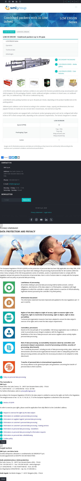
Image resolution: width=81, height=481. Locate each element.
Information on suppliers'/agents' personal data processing (22, 419)
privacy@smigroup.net (28, 391)
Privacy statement (36, 212)
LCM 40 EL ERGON (23, 32)
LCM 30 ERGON (9, 32)
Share (6, 157)
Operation (9, 45)
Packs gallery (8, 83)
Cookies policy (8, 438)
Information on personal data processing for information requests (24, 432)
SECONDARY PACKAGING (66, 60)
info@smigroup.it (14, 184)
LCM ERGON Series (12, 41)
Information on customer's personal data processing (20, 422)
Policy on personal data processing (14, 377)
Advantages (9, 54)
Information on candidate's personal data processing (20, 416)
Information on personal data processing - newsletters (20, 429)
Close (3, 442)
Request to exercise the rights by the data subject (19, 413)
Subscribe (26, 200)
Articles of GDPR (8, 403)
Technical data (10, 50)
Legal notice (48, 212)
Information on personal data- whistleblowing (18, 435)
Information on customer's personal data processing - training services (26, 426)
